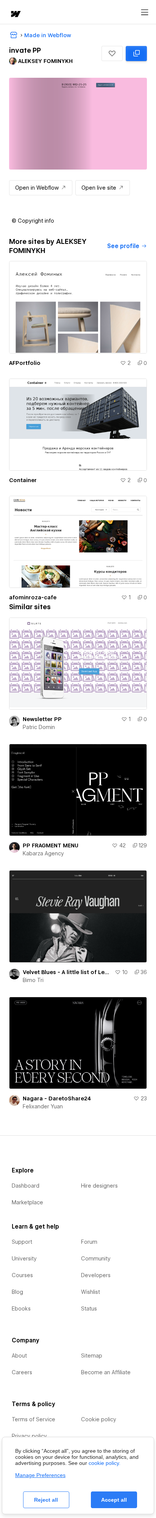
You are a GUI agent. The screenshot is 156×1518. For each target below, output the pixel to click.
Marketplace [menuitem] (27, 1202)
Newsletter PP (42, 719)
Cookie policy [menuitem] (98, 1419)
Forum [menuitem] (89, 1242)
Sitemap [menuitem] (91, 1356)
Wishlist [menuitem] (90, 1292)
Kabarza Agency (43, 853)
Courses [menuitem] (22, 1275)
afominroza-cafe (32, 597)
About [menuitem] (19, 1356)
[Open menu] (144, 12)
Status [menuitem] (89, 1309)
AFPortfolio (25, 363)
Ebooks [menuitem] (21, 1309)
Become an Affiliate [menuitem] (106, 1372)
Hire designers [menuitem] (99, 1186)
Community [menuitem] (96, 1259)
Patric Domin (39, 727)
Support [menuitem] (22, 1242)
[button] (112, 53)
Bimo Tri (33, 980)
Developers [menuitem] (96, 1275)
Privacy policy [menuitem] (29, 1436)
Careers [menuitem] (22, 1372)
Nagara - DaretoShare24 (57, 1098)
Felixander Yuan (43, 1106)
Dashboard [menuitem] (25, 1186)
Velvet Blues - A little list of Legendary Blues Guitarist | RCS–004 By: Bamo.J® (67, 972)
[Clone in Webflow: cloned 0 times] (136, 53)
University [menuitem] (24, 1259)
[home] (15, 14)
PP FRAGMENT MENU (50, 845)
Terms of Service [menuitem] (33, 1419)
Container (23, 480)
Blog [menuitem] (17, 1292)
